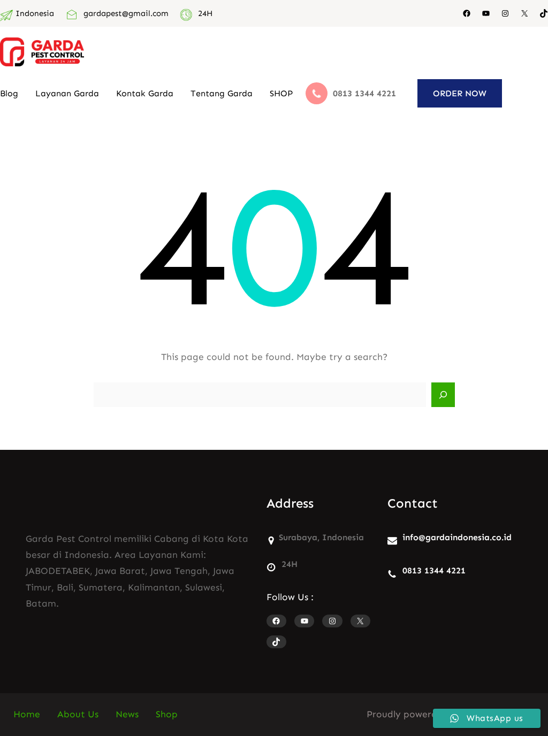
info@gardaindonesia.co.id (457, 537)
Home (26, 714)
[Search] (443, 394)
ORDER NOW (459, 93)
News (127, 714)
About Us (77, 714)
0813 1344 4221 (434, 570)
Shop (167, 714)
